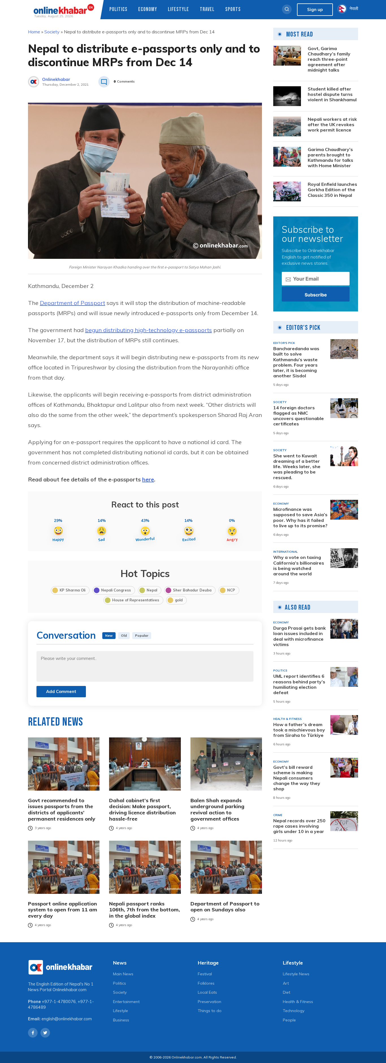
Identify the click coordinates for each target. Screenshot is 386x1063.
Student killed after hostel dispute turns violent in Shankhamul (332, 94)
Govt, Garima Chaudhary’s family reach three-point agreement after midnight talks (329, 59)
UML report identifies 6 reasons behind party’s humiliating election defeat (299, 685)
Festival (205, 973)
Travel (207, 9)
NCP (231, 590)
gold (179, 600)
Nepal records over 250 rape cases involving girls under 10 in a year (299, 826)
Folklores (206, 983)
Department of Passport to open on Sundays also (224, 907)
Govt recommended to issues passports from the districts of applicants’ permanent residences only (61, 809)
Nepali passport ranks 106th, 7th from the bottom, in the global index (144, 910)
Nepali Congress (116, 590)
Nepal (152, 590)
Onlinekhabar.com (69, 989)
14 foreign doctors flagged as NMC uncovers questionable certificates (298, 416)
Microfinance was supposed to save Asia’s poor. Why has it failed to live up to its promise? (300, 517)
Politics (118, 9)
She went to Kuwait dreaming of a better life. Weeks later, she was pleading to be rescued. (296, 466)
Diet (286, 992)
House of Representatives (135, 600)
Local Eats (207, 992)
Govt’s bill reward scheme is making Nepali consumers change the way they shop (296, 778)
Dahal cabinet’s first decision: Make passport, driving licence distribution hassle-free (142, 809)
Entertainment (126, 1001)
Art (286, 983)
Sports (233, 9)
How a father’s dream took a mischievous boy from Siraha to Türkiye (299, 730)
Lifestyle (178, 9)
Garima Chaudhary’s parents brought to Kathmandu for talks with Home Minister (330, 158)
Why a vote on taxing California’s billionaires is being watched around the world (298, 566)
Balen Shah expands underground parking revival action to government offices (217, 809)
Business (121, 1020)
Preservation (209, 1001)
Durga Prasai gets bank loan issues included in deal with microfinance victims (299, 636)
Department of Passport (72, 302)
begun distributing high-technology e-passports (148, 329)
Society (52, 32)
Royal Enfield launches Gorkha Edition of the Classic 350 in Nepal (332, 190)
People (289, 1020)
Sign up (315, 9)
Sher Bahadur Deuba (192, 590)
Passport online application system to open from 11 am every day (62, 910)
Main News (123, 973)
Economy (147, 9)
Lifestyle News (296, 973)
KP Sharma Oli (72, 590)
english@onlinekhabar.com (67, 1018)
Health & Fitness (298, 1001)
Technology (293, 1010)
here (148, 479)
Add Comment (61, 691)
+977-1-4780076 (59, 1001)
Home (34, 32)
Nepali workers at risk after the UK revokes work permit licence (332, 125)
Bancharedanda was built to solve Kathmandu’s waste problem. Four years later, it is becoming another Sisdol (296, 362)
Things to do (210, 1010)
